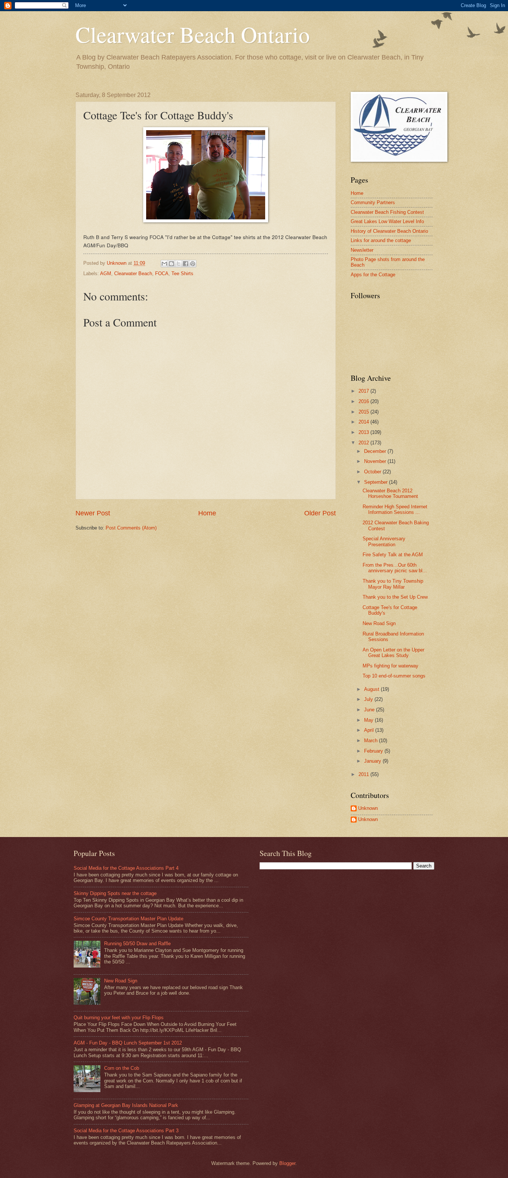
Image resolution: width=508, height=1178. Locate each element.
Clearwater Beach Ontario (192, 34)
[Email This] (164, 263)
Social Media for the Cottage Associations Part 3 (126, 1130)
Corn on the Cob (121, 1068)
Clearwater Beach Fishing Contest (387, 212)
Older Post (320, 513)
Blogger (287, 1163)
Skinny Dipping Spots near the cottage (115, 893)
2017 (364, 391)
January (373, 761)
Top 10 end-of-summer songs (394, 676)
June (370, 709)
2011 (364, 774)
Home (207, 513)
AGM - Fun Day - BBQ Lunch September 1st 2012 (128, 1043)
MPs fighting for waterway (390, 666)
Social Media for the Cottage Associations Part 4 (126, 868)
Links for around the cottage (381, 240)
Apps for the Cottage (373, 274)
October (373, 471)
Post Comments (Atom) (131, 528)
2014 (364, 422)
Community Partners (373, 202)
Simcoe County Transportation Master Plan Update (128, 918)
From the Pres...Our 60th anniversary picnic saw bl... (395, 567)
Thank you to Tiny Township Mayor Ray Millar (393, 583)
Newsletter (362, 250)
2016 (364, 401)
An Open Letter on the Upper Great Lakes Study (393, 652)
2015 (364, 412)
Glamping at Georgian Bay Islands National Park (126, 1105)
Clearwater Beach (133, 273)
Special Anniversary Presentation (384, 541)
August (372, 689)
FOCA (161, 273)
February (374, 751)
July (369, 699)
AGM (105, 273)
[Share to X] (178, 263)
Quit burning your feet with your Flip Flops (119, 1017)
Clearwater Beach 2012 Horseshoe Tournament (390, 493)
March (371, 740)
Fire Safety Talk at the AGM (393, 554)
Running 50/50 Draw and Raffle (137, 943)
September (376, 482)
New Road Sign (379, 623)
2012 (364, 442)
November (376, 461)
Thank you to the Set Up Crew (395, 597)
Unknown (368, 808)
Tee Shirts (182, 273)
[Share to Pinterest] (192, 263)
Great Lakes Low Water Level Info (387, 221)
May (369, 720)
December (376, 451)
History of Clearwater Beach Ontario (389, 231)
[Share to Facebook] (185, 263)
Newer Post (92, 513)
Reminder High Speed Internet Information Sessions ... (395, 509)
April (369, 730)
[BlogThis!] (171, 263)
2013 (364, 432)
